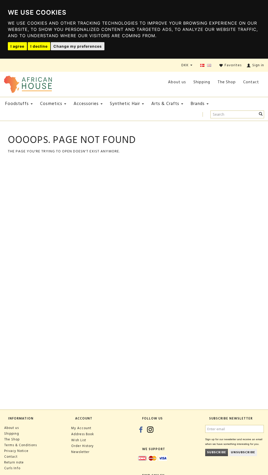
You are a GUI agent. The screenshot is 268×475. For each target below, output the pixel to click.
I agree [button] (17, 46)
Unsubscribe (243, 452)
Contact (251, 82)
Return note (14, 462)
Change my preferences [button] (77, 46)
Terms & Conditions (20, 445)
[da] (202, 65)
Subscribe (216, 452)
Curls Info (12, 468)
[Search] (261, 114)
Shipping (201, 82)
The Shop (226, 82)
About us (177, 82)
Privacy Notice (16, 451)
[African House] (28, 83)
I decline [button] (39, 46)
